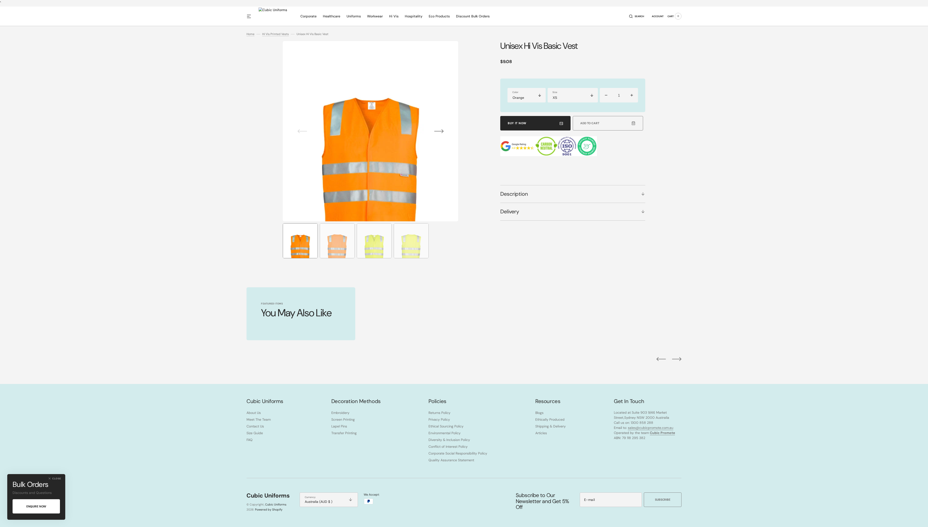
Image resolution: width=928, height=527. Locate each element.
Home (250, 34)
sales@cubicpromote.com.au (650, 428)
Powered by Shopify (269, 510)
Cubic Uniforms (275, 504)
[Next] (677, 359)
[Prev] (661, 359)
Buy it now (517, 123)
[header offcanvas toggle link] (251, 16)
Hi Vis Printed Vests (275, 34)
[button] (636, 16)
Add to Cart (589, 123)
